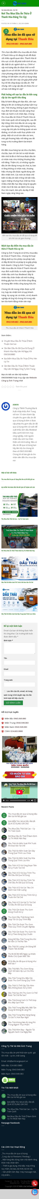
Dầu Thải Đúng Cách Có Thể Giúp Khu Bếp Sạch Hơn (22, 1001)
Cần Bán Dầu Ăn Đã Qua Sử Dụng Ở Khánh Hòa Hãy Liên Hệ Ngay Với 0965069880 (19, 351)
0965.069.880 (20, 718)
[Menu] (3, 3)
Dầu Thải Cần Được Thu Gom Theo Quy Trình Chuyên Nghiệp (21, 925)
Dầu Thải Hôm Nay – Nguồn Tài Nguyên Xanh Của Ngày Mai (21, 1030)
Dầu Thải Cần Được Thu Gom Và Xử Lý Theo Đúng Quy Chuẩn (22, 933)
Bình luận (8, 640)
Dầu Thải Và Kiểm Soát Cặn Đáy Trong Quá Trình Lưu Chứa (21, 852)
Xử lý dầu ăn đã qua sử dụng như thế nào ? (22, 962)
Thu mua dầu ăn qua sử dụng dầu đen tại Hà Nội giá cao (22, 815)
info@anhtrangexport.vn (17, 1061)
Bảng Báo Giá (14, 1183)
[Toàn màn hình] (35, 800)
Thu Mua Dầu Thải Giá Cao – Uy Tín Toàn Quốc (21, 829)
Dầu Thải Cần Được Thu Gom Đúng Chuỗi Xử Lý (20, 911)
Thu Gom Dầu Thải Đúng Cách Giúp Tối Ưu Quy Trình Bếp (21, 918)
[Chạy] (4, 800)
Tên (5, 658)
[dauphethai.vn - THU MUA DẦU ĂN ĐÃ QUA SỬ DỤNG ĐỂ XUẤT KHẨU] (19, 3)
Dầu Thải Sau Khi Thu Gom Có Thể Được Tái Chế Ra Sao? (22, 994)
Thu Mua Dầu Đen (6, 10)
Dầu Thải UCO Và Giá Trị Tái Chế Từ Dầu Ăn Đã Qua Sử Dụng (22, 903)
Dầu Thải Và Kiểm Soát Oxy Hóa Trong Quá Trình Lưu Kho (21, 859)
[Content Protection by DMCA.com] (8, 1080)
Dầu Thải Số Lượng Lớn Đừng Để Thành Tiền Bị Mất (22, 947)
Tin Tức (15, 10)
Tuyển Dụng (25, 1183)
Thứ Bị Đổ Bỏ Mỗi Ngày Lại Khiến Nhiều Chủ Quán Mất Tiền (22, 955)
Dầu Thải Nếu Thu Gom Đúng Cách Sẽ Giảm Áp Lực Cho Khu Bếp (21, 970)
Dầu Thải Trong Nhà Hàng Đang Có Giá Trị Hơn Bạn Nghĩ (21, 1016)
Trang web (8, 680)
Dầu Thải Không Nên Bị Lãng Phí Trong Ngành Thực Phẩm (22, 1023)
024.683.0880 (17, 731)
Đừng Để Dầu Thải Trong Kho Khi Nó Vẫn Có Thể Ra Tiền (22, 940)
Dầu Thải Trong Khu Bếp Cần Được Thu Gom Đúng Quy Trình (21, 979)
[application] (19, 792)
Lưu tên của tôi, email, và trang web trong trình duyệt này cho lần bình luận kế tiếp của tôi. (18, 694)
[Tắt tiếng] (32, 800)
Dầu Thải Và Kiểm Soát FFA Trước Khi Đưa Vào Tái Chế (22, 844)
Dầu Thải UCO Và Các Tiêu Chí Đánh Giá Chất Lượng (21, 888)
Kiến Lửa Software (26, 1186)
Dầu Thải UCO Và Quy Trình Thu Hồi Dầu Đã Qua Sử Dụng (21, 874)
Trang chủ (8, 1181)
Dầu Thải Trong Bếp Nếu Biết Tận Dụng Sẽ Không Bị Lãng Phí (22, 1008)
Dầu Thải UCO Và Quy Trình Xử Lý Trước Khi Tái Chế (22, 896)
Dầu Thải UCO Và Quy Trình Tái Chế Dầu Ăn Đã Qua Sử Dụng (21, 881)
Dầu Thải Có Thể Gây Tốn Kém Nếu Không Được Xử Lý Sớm (21, 986)
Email (6, 669)
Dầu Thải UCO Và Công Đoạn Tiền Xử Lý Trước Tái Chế (22, 866)
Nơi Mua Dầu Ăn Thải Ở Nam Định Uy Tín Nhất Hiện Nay (22, 837)
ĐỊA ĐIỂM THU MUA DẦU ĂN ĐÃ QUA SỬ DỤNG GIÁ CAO (21, 822)
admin (26, 23)
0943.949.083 (22, 722)
